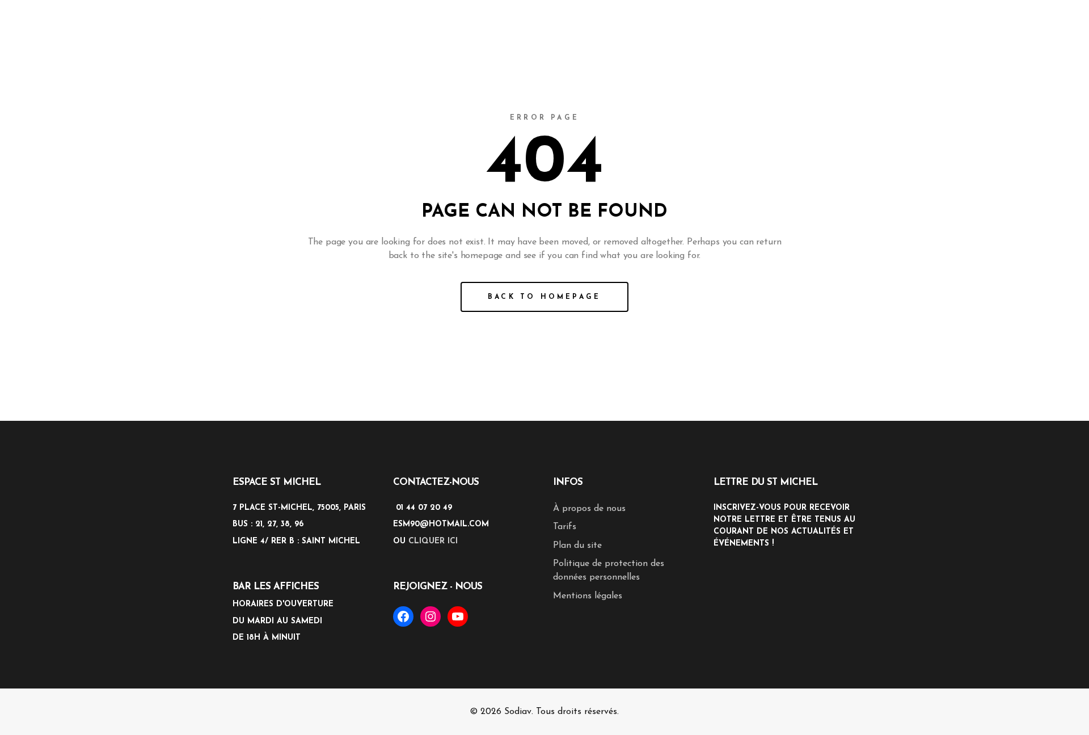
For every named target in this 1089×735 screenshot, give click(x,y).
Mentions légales (587, 596)
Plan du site (577, 545)
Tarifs (564, 526)
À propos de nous (589, 508)
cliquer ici (433, 541)
